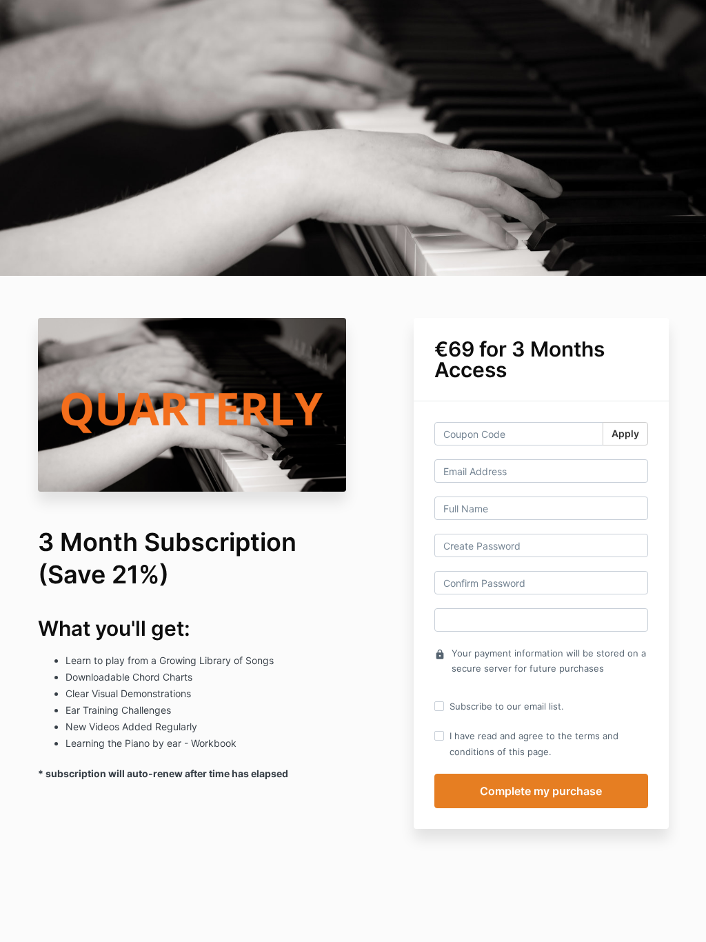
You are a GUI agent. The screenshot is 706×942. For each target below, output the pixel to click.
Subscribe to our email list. (507, 706)
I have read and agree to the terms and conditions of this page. (534, 743)
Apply (625, 433)
